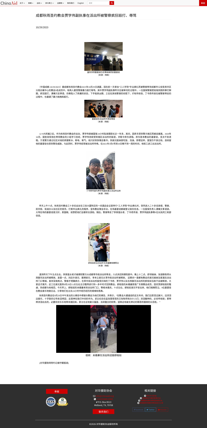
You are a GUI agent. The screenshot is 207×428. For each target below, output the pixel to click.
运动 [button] (38, 3)
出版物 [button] (60, 3)
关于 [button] (21, 3)
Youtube (163, 409)
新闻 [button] (30, 3)
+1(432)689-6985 (104, 399)
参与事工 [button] (48, 3)
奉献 (203, 3)
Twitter (151, 409)
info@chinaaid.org (104, 395)
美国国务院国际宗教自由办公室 (151, 403)
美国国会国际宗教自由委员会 (151, 400)
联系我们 (70, 3)
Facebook (139, 409)
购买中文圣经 (151, 395)
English (81, 3)
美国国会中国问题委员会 (151, 398)
